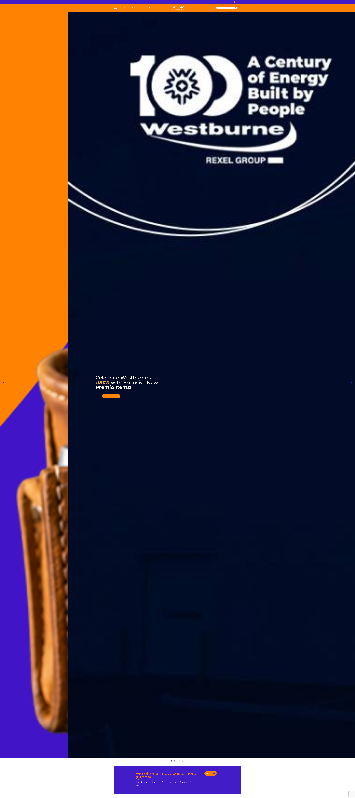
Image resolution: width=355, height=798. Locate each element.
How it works (146, 8)
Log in (238, 2)
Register (209, 773)
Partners (127, 8)
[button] (3, 383)
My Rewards (136, 8)
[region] (177, 379)
